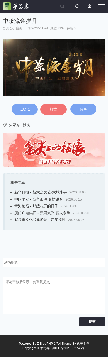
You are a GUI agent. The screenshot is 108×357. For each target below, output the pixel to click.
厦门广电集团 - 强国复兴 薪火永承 (42, 213)
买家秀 (14, 125)
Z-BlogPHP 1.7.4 (49, 343)
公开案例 (16, 28)
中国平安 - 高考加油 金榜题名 (38, 199)
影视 (26, 125)
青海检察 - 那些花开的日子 (36, 206)
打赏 (53, 109)
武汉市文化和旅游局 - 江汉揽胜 (40, 220)
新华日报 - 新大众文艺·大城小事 (40, 192)
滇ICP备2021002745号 (68, 348)
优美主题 (83, 343)
